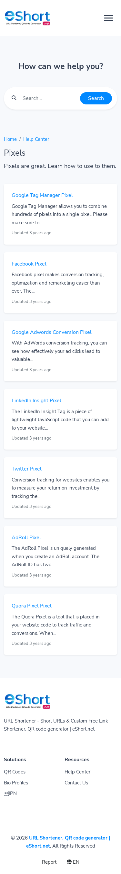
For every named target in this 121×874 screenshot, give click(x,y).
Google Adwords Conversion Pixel (52, 332)
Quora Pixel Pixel (32, 605)
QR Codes (14, 772)
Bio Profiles (16, 783)
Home (10, 139)
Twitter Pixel (27, 468)
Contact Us (76, 783)
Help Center (36, 139)
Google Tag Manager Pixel (42, 195)
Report (49, 862)
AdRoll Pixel (26, 537)
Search (96, 98)
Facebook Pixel (29, 263)
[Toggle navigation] (108, 18)
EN (75, 862)
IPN (10, 793)
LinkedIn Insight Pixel (36, 400)
